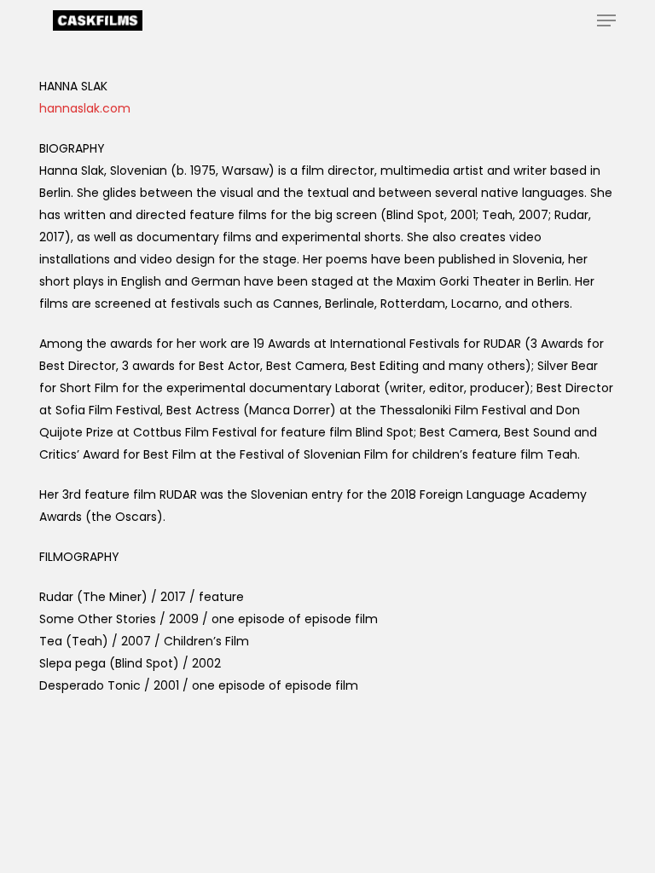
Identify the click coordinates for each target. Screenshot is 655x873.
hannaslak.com (84, 108)
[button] (606, 20)
